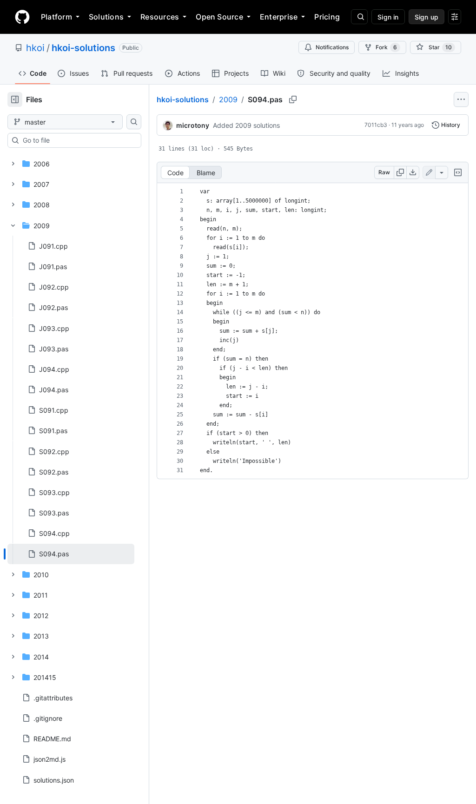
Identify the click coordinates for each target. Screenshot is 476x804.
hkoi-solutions (83, 47)
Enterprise (279, 16)
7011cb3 (375, 124)
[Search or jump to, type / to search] (359, 16)
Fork (386, 47)
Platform (56, 16)
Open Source (219, 16)
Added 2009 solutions (246, 125)
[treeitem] (70, 554)
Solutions (106, 16)
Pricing (327, 16)
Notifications (332, 47)
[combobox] (78, 140)
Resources (159, 16)
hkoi (35, 47)
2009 (228, 99)
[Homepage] (22, 16)
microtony (192, 125)
